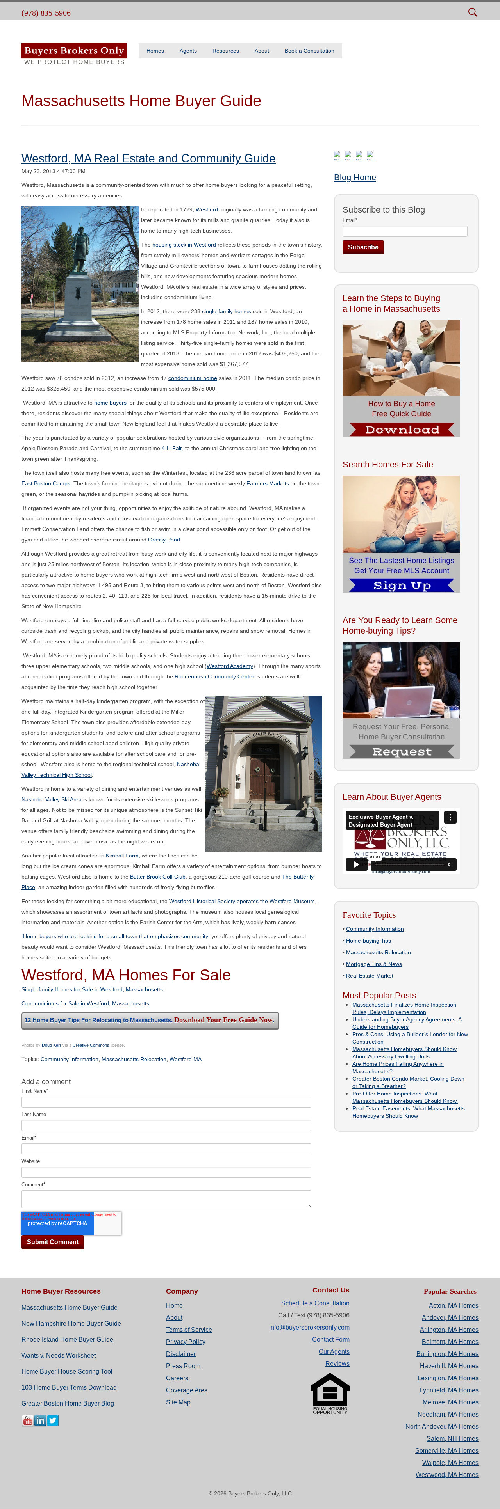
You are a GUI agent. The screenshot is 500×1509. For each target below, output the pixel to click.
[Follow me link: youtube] (27, 1425)
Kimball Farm (122, 855)
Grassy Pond (164, 539)
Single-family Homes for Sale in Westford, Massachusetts (92, 989)
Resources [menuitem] (225, 51)
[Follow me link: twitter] (52, 1425)
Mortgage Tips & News (374, 964)
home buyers (110, 402)
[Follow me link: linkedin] (40, 1425)
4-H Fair (172, 448)
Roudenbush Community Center (214, 676)
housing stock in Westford (184, 244)
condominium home (192, 378)
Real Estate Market (369, 976)
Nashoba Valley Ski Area (51, 799)
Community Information (69, 1059)
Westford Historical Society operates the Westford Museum (242, 901)
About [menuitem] (262, 51)
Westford (207, 209)
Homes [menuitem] (155, 51)
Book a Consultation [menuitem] (309, 51)
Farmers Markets (267, 483)
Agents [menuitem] (188, 51)
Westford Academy (230, 666)
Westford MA (186, 1059)
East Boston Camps (45, 483)
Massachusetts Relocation (134, 1059)
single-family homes (226, 311)
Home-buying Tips (368, 940)
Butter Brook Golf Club (158, 876)
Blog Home (355, 177)
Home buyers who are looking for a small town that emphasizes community (115, 936)
